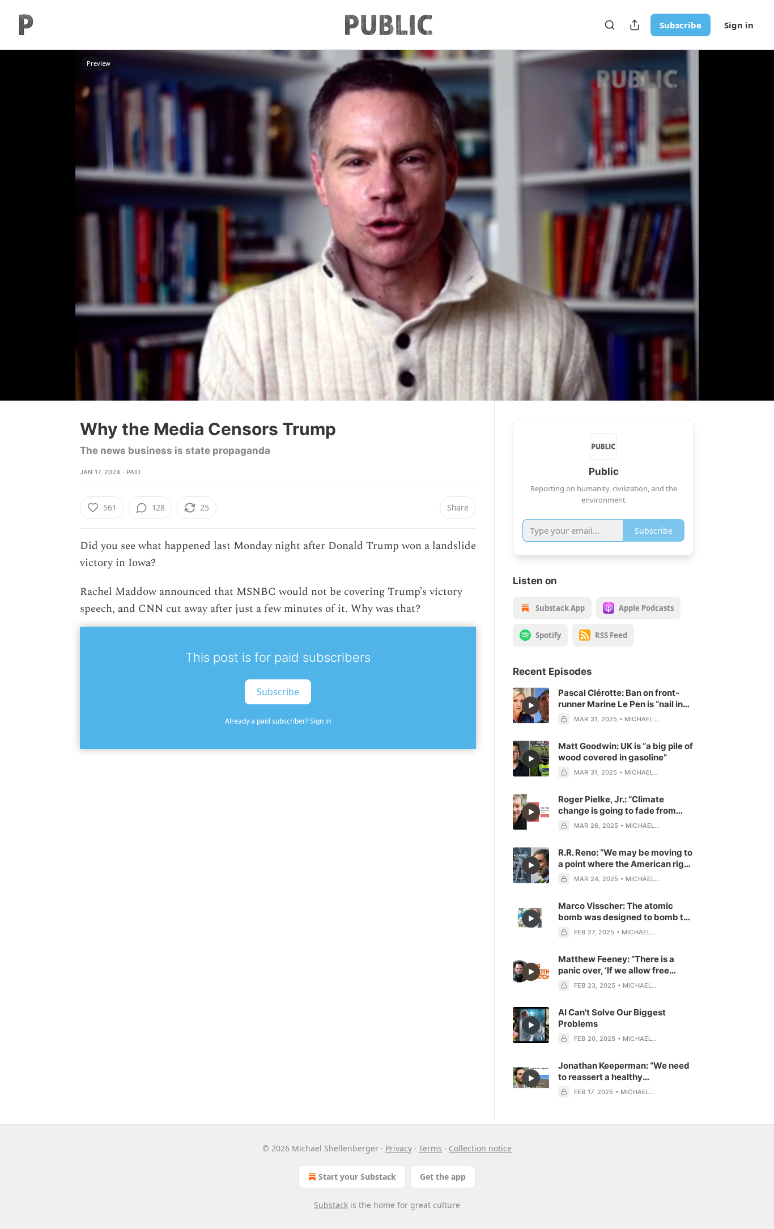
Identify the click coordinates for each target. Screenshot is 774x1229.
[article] (603, 706)
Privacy (398, 1148)
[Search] (609, 25)
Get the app (443, 1176)
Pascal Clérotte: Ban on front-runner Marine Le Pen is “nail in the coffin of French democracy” (624, 698)
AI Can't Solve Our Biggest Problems (612, 1018)
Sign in (739, 25)
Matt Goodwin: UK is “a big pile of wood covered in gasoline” (625, 752)
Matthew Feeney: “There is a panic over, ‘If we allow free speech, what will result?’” (616, 965)
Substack (331, 1205)
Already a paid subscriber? (278, 721)
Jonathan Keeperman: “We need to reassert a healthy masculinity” (624, 1071)
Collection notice (480, 1148)
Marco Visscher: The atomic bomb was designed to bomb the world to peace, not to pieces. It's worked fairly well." (626, 911)
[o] (531, 705)
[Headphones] (52, 237)
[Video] (52, 212)
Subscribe (680, 25)
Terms (430, 1148)
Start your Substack (357, 1176)
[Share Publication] (634, 25)
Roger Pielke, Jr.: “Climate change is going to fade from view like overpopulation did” (617, 805)
